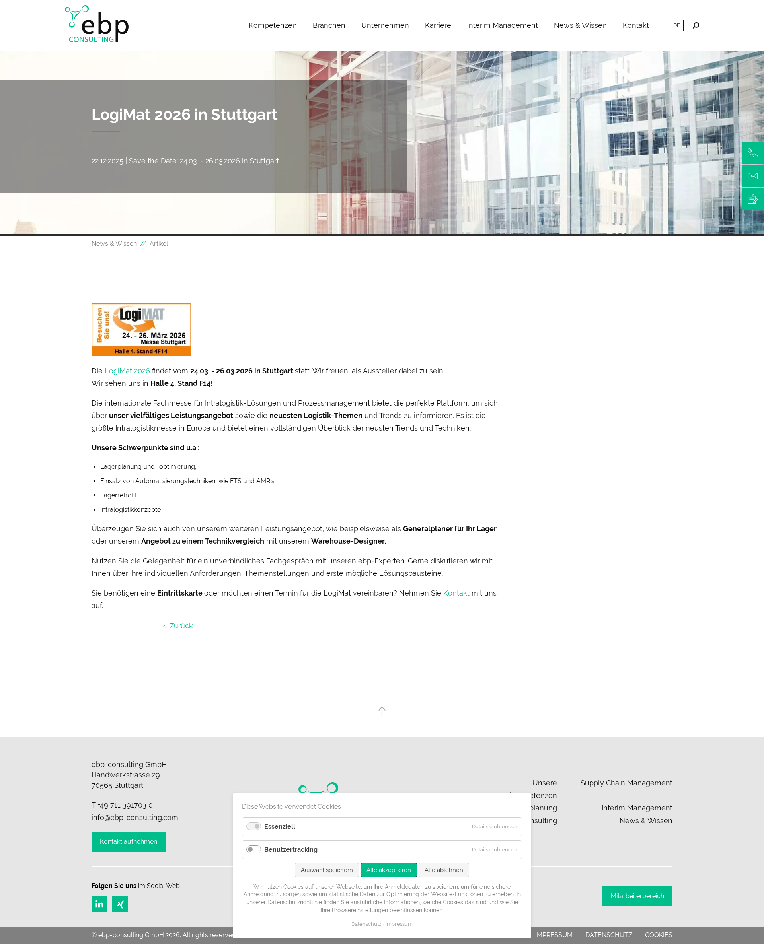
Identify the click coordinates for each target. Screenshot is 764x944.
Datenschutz (608, 935)
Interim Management (502, 25)
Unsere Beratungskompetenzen (516, 789)
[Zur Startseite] (97, 25)
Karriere (438, 25)
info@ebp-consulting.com (135, 817)
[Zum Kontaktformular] (753, 199)
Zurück (181, 626)
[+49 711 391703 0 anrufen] (753, 153)
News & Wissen (580, 25)
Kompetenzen (273, 25)
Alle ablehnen (444, 870)
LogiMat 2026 (127, 371)
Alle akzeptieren (388, 870)
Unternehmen (385, 25)
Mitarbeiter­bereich (637, 896)
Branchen (329, 25)
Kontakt (636, 25)
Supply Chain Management (626, 783)
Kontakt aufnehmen (128, 841)
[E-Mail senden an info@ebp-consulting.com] (753, 176)
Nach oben (382, 711)
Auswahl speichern (327, 870)
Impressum (554, 935)
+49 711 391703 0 (125, 805)
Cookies (658, 935)
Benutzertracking (291, 849)
